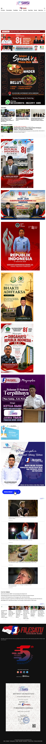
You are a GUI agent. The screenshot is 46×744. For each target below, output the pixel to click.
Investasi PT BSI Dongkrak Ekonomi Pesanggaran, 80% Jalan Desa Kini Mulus (22, 119)
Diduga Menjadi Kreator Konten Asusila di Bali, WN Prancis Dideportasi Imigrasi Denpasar (7, 119)
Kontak (17, 741)
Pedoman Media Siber (38, 741)
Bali (14, 126)
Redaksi (7, 741)
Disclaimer (25, 741)
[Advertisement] (23, 21)
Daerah (19, 126)
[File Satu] (23, 8)
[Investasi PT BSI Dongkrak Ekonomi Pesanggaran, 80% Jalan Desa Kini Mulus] (23, 113)
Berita (17, 126)
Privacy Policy (30, 741)
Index (4, 741)
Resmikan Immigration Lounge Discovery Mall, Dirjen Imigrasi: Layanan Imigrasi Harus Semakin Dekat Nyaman (38, 120)
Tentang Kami (12, 741)
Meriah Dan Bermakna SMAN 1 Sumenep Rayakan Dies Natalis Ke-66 (14, 593)
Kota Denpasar (23, 126)
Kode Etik (20, 741)
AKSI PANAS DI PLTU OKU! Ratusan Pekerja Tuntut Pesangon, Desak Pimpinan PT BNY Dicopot (18, 600)
